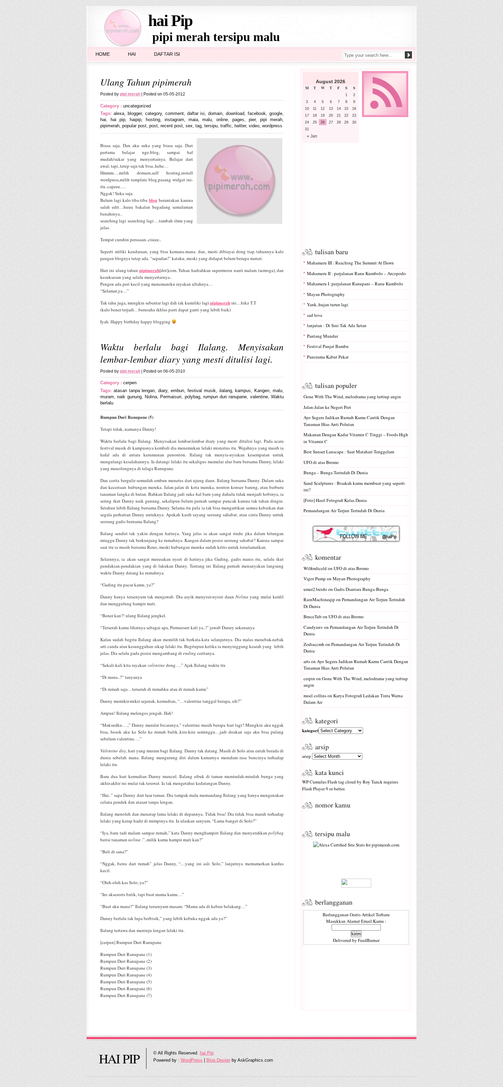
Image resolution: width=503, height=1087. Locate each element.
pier (252, 119)
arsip (306, 756)
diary (162, 390)
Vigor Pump (315, 578)
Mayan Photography (326, 294)
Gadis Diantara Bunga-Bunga (361, 589)
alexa (119, 113)
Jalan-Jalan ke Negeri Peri (327, 407)
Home (102, 54)
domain (215, 113)
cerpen (130, 382)
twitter (240, 125)
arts (307, 661)
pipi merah (271, 119)
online (222, 119)
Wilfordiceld (315, 568)
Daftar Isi (167, 54)
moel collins (315, 696)
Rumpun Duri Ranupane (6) (126, 988)
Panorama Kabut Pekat (328, 357)
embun (177, 390)
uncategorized (137, 105)
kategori (310, 730)
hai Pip (170, 20)
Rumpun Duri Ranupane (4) (126, 975)
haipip (135, 119)
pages (238, 119)
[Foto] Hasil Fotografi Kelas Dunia (335, 500)
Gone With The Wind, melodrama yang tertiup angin (352, 396)
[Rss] (385, 115)
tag (198, 125)
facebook (257, 113)
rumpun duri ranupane (225, 396)
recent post (171, 125)
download (235, 113)
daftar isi (196, 113)
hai (103, 119)
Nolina (151, 396)
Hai (132, 54)
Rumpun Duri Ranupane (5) (126, 982)
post (153, 125)
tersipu (211, 125)
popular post (134, 125)
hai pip (118, 119)
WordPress (192, 1060)
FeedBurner (368, 940)
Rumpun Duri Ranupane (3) (126, 968)
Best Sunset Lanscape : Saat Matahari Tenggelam (349, 452)
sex (189, 125)
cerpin (309, 678)
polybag (192, 396)
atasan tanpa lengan (134, 390)
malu (207, 119)
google (275, 113)
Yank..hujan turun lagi (327, 304)
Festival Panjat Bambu (328, 346)
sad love (314, 315)
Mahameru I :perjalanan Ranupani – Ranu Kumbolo (355, 284)
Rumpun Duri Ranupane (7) (126, 995)
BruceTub (313, 616)
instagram (174, 119)
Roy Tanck (373, 782)
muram (107, 396)
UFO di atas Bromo (321, 462)
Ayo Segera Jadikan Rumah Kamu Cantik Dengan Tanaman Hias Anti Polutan (349, 420)
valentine (259, 396)
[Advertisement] (354, 194)
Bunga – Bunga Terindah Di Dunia (336, 472)
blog (153, 200)
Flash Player (313, 789)
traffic (226, 125)
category (153, 113)
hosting (153, 119)
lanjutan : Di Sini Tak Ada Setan (336, 325)
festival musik (202, 390)
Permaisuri (170, 396)
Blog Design (218, 1060)
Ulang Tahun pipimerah (146, 82)
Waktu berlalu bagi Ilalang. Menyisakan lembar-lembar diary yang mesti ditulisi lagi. (192, 352)
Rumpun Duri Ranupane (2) (126, 961)
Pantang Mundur (322, 336)
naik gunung (129, 396)
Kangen (261, 390)
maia (193, 119)
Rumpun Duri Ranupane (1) (126, 954)
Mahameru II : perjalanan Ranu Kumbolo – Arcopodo (356, 273)
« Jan (312, 136)
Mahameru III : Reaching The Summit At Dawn (350, 263)
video (254, 125)
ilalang (225, 390)
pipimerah (109, 125)
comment (174, 113)
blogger (135, 113)
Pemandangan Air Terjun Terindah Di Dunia (344, 510)
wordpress (272, 125)
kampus (243, 390)
